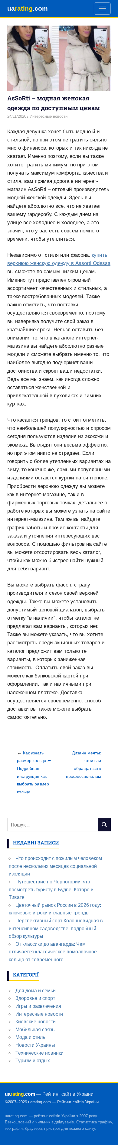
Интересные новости (48, 116)
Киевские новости (35, 1021)
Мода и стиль (30, 1037)
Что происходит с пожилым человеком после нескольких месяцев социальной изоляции (55, 866)
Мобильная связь (34, 1029)
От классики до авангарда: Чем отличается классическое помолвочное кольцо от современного (53, 951)
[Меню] (102, 8)
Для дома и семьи (35, 990)
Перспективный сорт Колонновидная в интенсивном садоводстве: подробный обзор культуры (56, 928)
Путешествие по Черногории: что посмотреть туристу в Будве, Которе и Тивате (51, 889)
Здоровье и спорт (35, 998)
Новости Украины (35, 1045)
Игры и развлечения (38, 1006)
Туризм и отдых (32, 1060)
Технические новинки (39, 1053)
